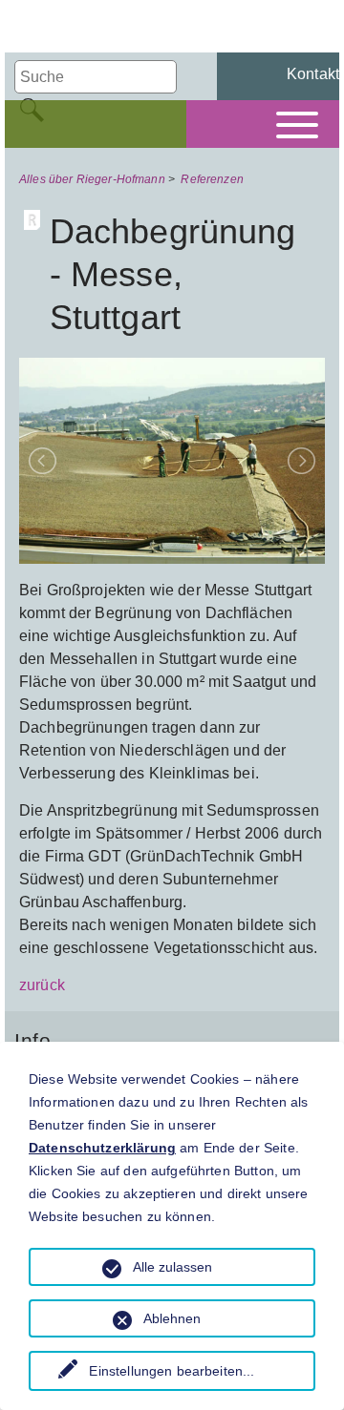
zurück (42, 985)
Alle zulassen (172, 1267)
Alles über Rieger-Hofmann (92, 179)
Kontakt (313, 74)
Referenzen (212, 179)
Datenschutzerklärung (102, 1147)
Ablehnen (172, 1318)
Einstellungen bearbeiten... (171, 1371)
